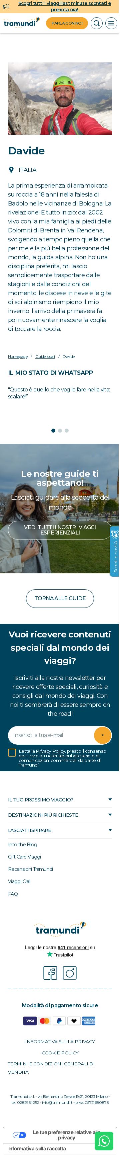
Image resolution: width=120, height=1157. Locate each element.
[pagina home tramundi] (21, 23)
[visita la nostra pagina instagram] (67, 987)
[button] (97, 23)
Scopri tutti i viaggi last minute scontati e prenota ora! (64, 6)
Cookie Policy (57, 1067)
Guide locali (45, 371)
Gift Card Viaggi (24, 871)
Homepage (17, 371)
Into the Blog (22, 859)
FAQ (13, 908)
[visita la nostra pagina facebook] (48, 987)
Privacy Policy (50, 765)
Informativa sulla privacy (57, 1055)
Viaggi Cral (19, 896)
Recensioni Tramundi (30, 883)
